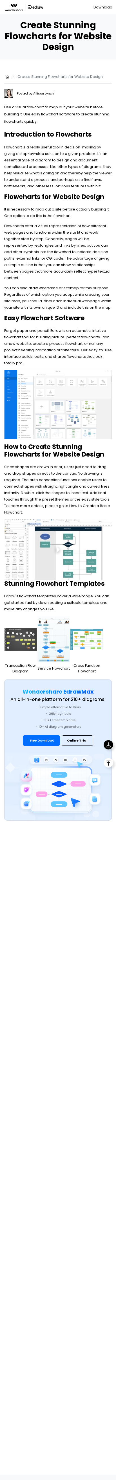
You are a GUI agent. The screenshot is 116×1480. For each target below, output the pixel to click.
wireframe (48, 288)
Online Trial (77, 740)
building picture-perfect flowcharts (68, 337)
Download (102, 7)
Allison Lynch (44, 93)
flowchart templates (37, 596)
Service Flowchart (53, 668)
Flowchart (13, 147)
